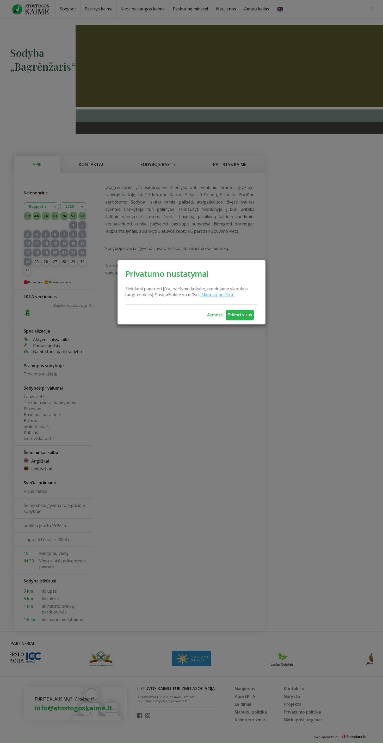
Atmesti (215, 315)
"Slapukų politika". (217, 295)
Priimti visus (240, 315)
